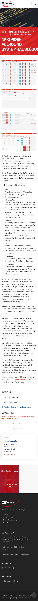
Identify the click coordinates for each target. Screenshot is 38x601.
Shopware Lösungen (9, 402)
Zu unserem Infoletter (11, 581)
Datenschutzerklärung (24, 598)
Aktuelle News (6, 523)
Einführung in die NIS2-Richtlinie (12, 424)
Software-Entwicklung (19, 32)
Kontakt (6, 455)
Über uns (5, 514)
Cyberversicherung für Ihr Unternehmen (14, 429)
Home (4, 32)
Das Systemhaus (7, 517)
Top (33, 595)
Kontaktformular (20, 380)
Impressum (12, 598)
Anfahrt (12, 455)
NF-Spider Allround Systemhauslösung (16, 407)
